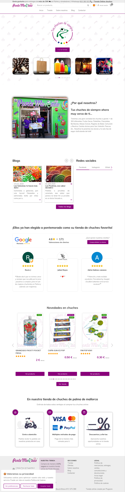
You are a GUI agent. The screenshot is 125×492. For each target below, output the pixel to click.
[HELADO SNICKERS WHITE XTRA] (95, 330)
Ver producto (30, 374)
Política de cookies (101, 483)
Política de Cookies (38, 480)
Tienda (49, 10)
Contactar (82, 10)
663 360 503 (85, 1)
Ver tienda (62, 384)
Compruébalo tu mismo (98, 242)
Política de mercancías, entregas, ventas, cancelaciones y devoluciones (102, 468)
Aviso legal (98, 476)
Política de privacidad (98, 479)
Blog (73, 10)
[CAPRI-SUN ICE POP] (30, 330)
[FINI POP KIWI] (62, 330)
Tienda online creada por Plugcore (99, 489)
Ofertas (70, 465)
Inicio (41, 10)
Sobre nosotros (62, 10)
